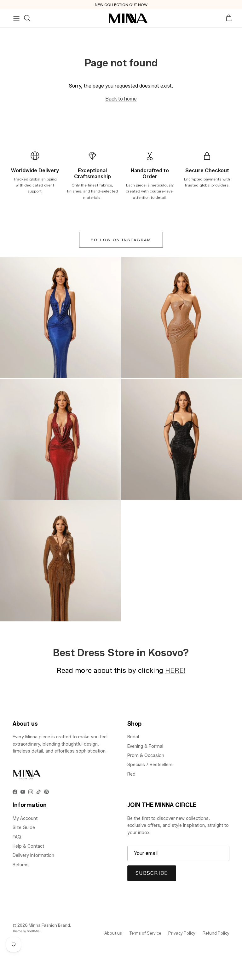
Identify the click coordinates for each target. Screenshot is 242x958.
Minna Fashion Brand (49, 925)
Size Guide (24, 827)
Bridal (133, 737)
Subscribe (151, 873)
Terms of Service (145, 933)
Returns (21, 865)
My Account (25, 818)
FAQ (17, 837)
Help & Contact (28, 846)
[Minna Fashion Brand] (128, 18)
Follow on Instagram (121, 239)
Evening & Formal (145, 746)
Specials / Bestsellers (150, 764)
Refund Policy (216, 933)
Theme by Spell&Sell (27, 931)
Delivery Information (33, 855)
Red (131, 774)
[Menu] (16, 18)
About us (113, 933)
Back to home (121, 99)
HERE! (175, 670)
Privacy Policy (181, 933)
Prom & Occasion (145, 755)
